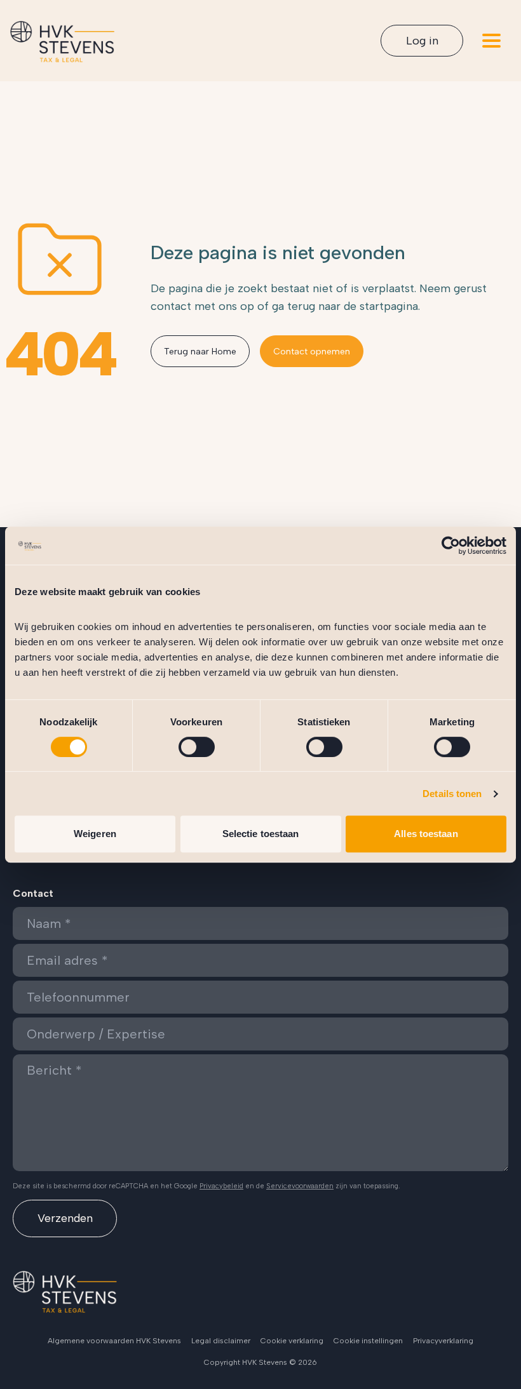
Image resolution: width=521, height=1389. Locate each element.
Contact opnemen (311, 351)
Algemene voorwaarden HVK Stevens (114, 1340)
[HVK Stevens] (62, 41)
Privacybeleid (221, 1186)
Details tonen (452, 793)
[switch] (197, 747)
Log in (422, 41)
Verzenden (65, 1218)
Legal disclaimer (220, 1340)
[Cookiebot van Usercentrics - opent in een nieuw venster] (450, 545)
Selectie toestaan (260, 833)
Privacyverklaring (443, 1340)
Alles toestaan (425, 833)
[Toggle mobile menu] (491, 41)
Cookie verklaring (291, 1340)
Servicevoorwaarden (300, 1186)
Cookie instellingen (368, 1340)
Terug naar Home (200, 351)
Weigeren (95, 833)
